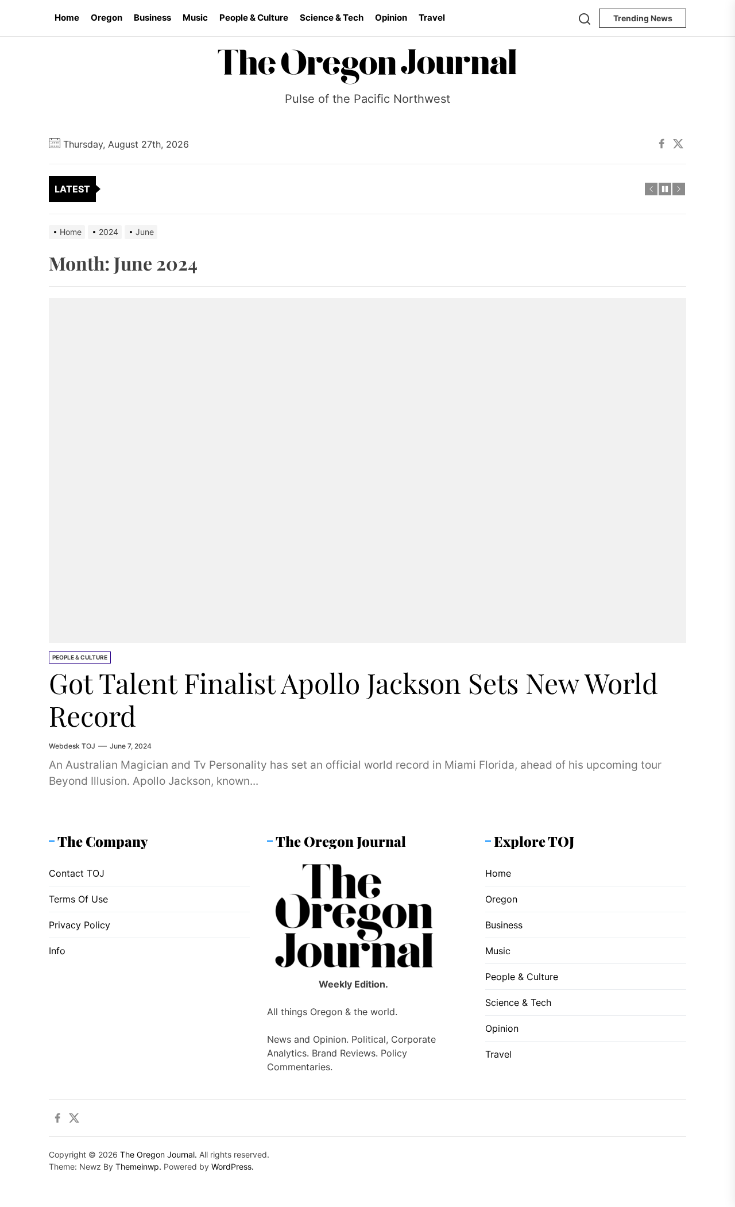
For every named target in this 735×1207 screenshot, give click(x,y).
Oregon (106, 17)
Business (152, 17)
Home (67, 17)
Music (195, 17)
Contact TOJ (77, 873)
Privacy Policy (79, 925)
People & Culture (253, 17)
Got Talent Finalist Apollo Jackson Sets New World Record (353, 699)
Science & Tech (331, 17)
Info (57, 951)
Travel (432, 17)
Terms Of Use (78, 899)
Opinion (391, 17)
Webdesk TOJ (72, 746)
